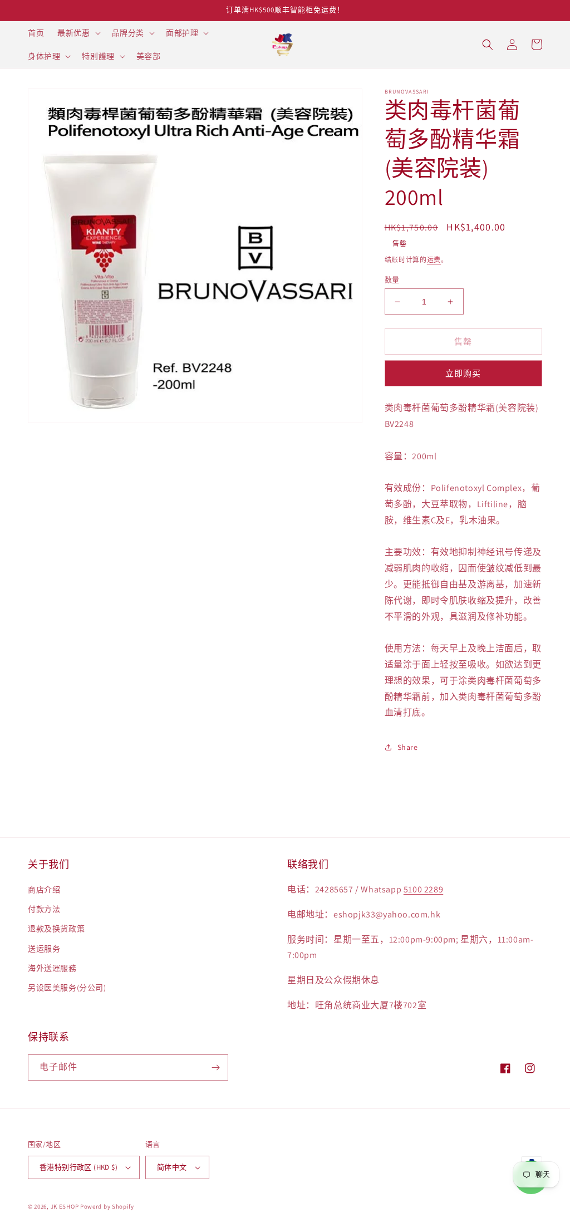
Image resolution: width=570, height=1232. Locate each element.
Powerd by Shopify (107, 1206)
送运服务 (44, 949)
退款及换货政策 (56, 929)
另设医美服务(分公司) (67, 988)
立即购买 (463, 373)
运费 (434, 260)
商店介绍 (44, 890)
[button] (78, 33)
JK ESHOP (65, 1206)
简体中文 (172, 1167)
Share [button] (407, 747)
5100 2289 (423, 889)
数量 (392, 279)
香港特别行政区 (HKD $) (78, 1167)
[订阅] (215, 1067)
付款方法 (44, 909)
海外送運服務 (52, 968)
